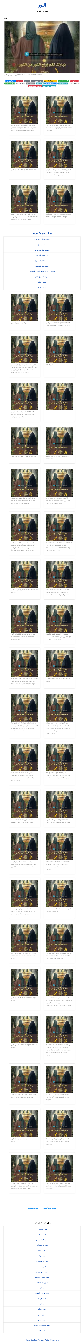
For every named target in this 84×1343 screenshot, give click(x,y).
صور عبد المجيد (42, 1282)
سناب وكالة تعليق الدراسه (42, 277)
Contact (34, 1340)
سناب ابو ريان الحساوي (50, 81)
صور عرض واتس (42, 1245)
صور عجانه (42, 1304)
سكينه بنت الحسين (64, 81)
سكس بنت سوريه (10, 83)
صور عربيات (42, 1256)
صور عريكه (42, 1298)
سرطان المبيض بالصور (34, 86)
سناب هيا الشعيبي (42, 266)
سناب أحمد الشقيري (51, 83)
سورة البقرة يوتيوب (42, 250)
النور (42, 5)
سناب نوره (42, 287)
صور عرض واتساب (42, 1293)
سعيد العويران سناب (37, 81)
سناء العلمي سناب (74, 83)
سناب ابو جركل (30, 83)
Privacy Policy (44, 1340)
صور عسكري (42, 1229)
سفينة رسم (20, 81)
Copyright (54, 1340)
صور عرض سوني (42, 1261)
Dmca (27, 1340)
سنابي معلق (42, 282)
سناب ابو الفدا (74, 81)
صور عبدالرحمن (42, 1240)
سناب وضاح (42, 244)
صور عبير (42, 1314)
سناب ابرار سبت (10, 81)
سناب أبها (27, 81)
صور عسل (42, 1266)
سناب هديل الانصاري (42, 261)
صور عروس (42, 1320)
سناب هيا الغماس (42, 255)
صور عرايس (42, 1250)
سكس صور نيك (20, 83)
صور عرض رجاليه (42, 1272)
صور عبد (42, 1330)
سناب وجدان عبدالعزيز (42, 239)
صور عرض (42, 1288)
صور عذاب (42, 1234)
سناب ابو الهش (40, 83)
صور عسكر (42, 1309)
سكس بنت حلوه (63, 83)
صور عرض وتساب (42, 1277)
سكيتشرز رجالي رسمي (49, 86)
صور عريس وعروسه (42, 1325)
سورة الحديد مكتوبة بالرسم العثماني (42, 271)
